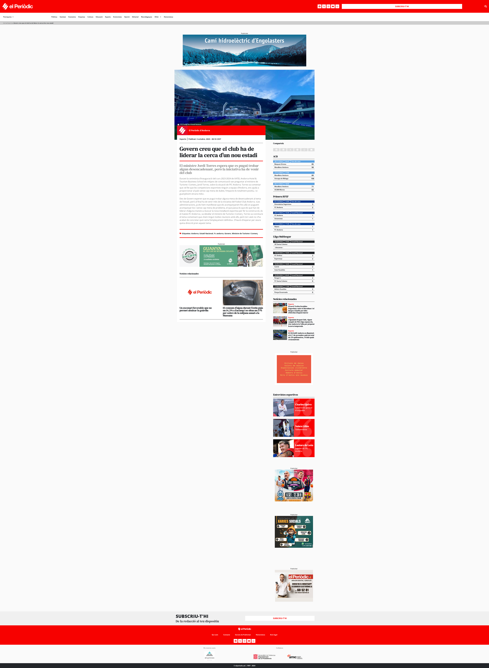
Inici (4, 23)
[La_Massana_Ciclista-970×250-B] (221, 266)
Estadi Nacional (206, 233)
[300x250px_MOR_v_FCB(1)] (294, 500)
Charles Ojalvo (303, 404)
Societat (63, 17)
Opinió (127, 17)
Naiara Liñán (302, 426)
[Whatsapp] (337, 6)
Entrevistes (117, 17)
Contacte (226, 635)
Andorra (195, 233)
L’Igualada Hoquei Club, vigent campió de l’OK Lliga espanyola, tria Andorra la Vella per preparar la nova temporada (301, 322)
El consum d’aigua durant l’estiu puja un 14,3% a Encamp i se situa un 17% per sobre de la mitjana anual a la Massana (243, 311)
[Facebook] (319, 6)
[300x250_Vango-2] (294, 547)
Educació (99, 17)
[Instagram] (328, 6)
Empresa (81, 17)
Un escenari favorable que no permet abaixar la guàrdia (196, 309)
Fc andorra (218, 233)
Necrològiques (146, 17)
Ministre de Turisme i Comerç (245, 233)
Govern (228, 233)
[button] (486, 6)
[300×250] (294, 384)
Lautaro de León (304, 445)
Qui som (215, 635)
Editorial (135, 17)
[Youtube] (333, 6)
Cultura (90, 17)
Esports (108, 17)
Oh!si (157, 17)
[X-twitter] (324, 6)
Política (54, 17)
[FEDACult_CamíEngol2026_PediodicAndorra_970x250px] (244, 65)
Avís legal (273, 635)
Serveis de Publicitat (243, 635)
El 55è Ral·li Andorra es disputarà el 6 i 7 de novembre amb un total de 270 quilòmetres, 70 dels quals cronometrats (301, 336)
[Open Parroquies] (13, 17)
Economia (72, 17)
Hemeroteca (168, 17)
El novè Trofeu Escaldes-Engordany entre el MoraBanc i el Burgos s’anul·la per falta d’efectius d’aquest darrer (301, 309)
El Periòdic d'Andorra (199, 130)
